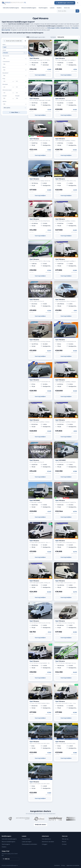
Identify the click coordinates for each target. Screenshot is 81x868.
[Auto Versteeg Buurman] (10, 819)
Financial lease (26, 839)
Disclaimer (57, 865)
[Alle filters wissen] (25, 41)
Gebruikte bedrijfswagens (11, 7)
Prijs (4, 78)
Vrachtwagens (43, 7)
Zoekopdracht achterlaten (29, 844)
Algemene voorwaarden (73, 865)
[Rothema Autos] (58, 819)
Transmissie (6, 61)
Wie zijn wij (65, 839)
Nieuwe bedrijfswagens (28, 7)
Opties (4, 101)
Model (4, 50)
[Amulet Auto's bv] (26, 819)
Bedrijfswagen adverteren (66, 2)
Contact (64, 844)
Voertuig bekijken (40, 75)
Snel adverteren (46, 839)
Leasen (52, 7)
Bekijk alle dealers (40, 824)
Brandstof (5, 73)
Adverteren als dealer (48, 841)
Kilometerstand (7, 90)
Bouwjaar (5, 84)
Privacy (63, 865)
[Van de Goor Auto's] (42, 819)
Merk (4, 44)
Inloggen (44, 844)
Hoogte (17, 95)
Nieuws (64, 841)
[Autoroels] (70, 819)
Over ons (67, 7)
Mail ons (7, 859)
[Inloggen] (77, 2)
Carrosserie (6, 55)
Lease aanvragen (26, 841)
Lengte (5, 95)
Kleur (4, 67)
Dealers (59, 7)
